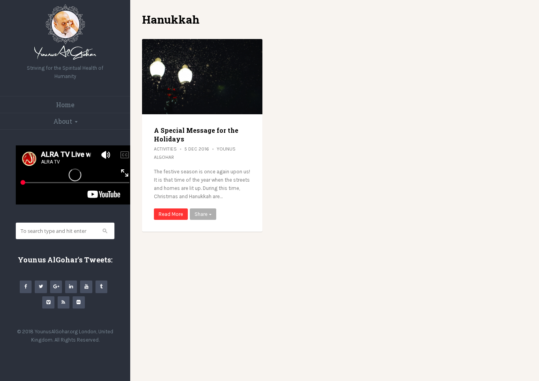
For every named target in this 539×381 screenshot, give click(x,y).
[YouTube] (86, 287)
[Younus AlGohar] (65, 60)
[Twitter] (41, 287)
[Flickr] (78, 302)
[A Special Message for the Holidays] (202, 76)
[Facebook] (26, 287)
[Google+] (56, 287)
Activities (165, 149)
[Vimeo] (48, 302)
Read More (171, 214)
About (62, 121)
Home (65, 104)
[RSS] (63, 302)
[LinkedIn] (71, 287)
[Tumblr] (101, 287)
